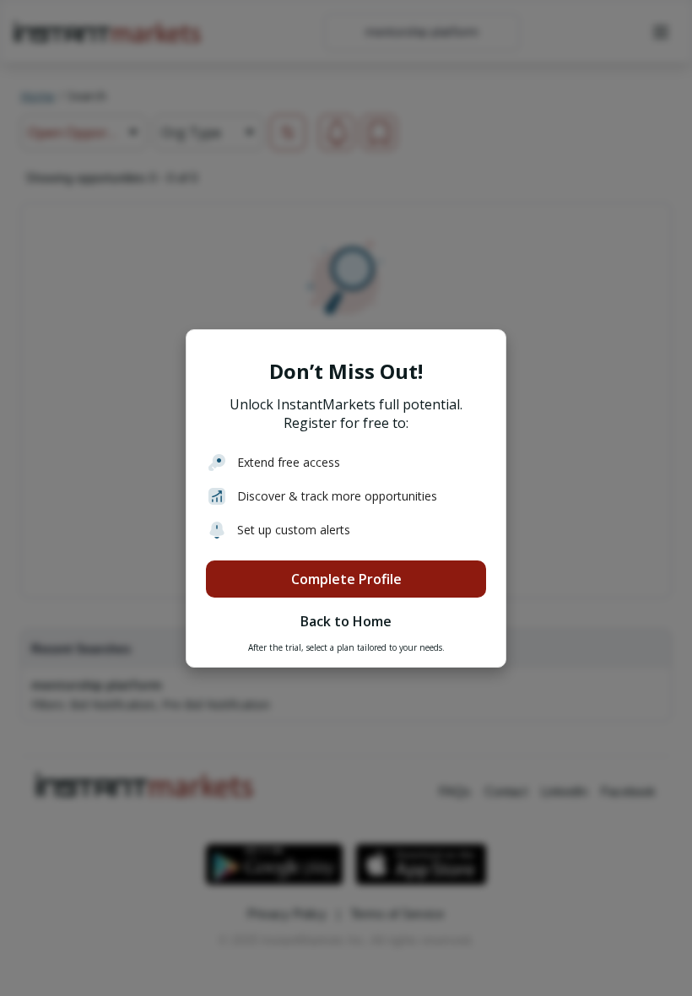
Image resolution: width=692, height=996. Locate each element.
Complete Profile (346, 579)
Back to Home (346, 621)
